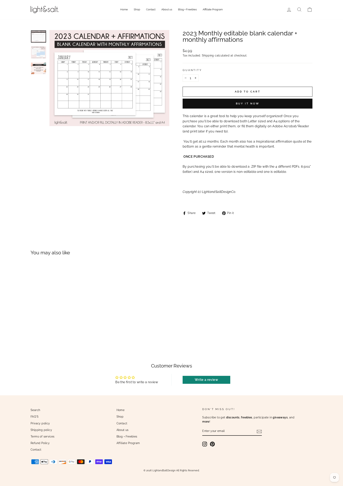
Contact (150, 9)
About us (166, 9)
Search (35, 410)
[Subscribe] (259, 431)
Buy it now (247, 103)
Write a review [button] (206, 380)
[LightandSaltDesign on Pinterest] (212, 444)
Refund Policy (40, 443)
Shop (137, 9)
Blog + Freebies (187, 9)
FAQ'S (35, 416)
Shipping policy (41, 430)
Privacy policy (40, 423)
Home (124, 9)
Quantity (192, 70)
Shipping (208, 55)
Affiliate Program (213, 9)
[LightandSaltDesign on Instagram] (204, 444)
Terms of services (43, 436)
